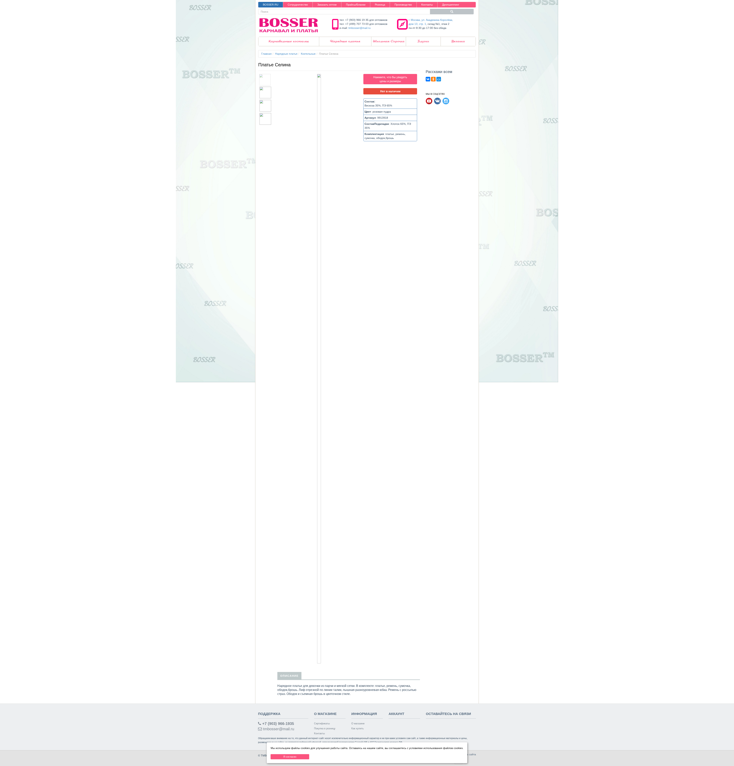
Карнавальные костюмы (289, 41)
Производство (403, 4)
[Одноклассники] (433, 79)
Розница (380, 4)
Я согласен (289, 756)
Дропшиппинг (450, 4)
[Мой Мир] (438, 79)
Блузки (423, 41)
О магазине (358, 723)
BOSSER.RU (270, 4)
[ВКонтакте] (428, 79)
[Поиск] (452, 11)
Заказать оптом (327, 4)
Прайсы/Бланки (355, 4)
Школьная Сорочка (388, 41)
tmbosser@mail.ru (359, 27)
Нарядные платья (345, 41)
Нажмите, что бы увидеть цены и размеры (390, 79)
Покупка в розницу (324, 728)
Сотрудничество (298, 4)
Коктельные (308, 53)
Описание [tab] (289, 675)
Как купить (357, 728)
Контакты (427, 4)
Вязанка (458, 41)
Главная (266, 53)
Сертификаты (322, 723)
